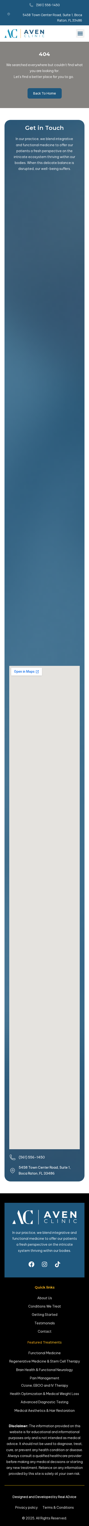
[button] (80, 33)
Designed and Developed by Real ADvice (44, 1496)
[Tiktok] (58, 1264)
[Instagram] (45, 1264)
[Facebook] (31, 1264)
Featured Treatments (45, 1342)
